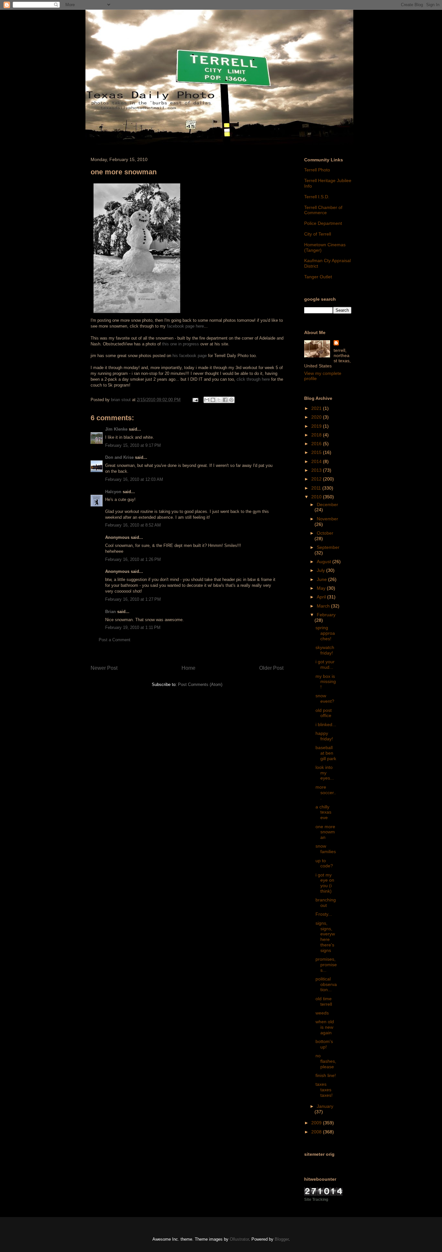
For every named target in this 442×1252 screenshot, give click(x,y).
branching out (325, 902)
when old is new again (324, 1027)
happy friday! (324, 736)
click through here (253, 379)
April (322, 596)
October (325, 533)
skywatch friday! (324, 650)
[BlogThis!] (213, 400)
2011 (316, 488)
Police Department (323, 223)
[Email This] (207, 400)
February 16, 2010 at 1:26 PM (133, 559)
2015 (317, 452)
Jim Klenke (116, 429)
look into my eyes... (324, 773)
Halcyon (113, 491)
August (324, 561)
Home (188, 668)
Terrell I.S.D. (316, 196)
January (325, 1106)
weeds (322, 1012)
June (322, 579)
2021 (317, 408)
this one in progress (180, 344)
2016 (317, 443)
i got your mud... (325, 664)
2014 (317, 461)
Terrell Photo (317, 169)
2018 (317, 434)
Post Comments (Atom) (200, 684)
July (321, 570)
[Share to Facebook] (225, 400)
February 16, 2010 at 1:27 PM (133, 599)
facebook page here (185, 326)
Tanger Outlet (318, 276)
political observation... (326, 984)
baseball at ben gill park (325, 753)
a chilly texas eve (323, 812)
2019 (317, 426)
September (328, 547)
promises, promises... (326, 964)
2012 (317, 478)
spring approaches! (325, 633)
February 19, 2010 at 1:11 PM (132, 627)
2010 (317, 496)
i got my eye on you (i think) (324, 883)
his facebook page (189, 355)
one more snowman (325, 832)
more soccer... (325, 792)
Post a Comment (114, 639)
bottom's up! (324, 1044)
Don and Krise (119, 457)
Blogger (282, 1239)
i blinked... (325, 724)
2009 (317, 1122)
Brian (110, 611)
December (327, 504)
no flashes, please (325, 1061)
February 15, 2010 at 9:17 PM (133, 445)
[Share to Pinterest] (231, 400)
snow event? (324, 698)
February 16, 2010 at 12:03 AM (134, 479)
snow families (325, 848)
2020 (317, 417)
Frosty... (323, 914)
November (327, 518)
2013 (317, 470)
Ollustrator (239, 1239)
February (326, 614)
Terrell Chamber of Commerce (323, 210)
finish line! (325, 1075)
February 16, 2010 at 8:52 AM (133, 525)
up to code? (324, 863)
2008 (317, 1131)
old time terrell (323, 1001)
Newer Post (104, 668)
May (322, 588)
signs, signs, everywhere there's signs (325, 937)
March (324, 606)
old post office (323, 713)
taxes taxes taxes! (324, 1090)
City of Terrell (317, 234)
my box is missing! (325, 682)
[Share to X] (219, 400)
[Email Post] (195, 399)
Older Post (271, 668)
